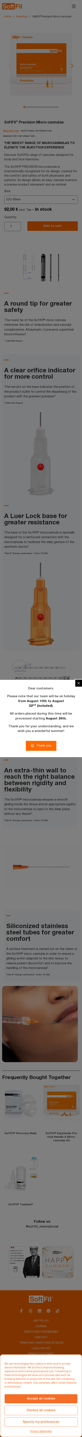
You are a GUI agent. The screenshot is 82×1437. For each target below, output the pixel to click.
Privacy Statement (41, 1431)
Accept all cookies (41, 1398)
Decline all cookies (41, 1410)
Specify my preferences (41, 1421)
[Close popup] (78, 683)
